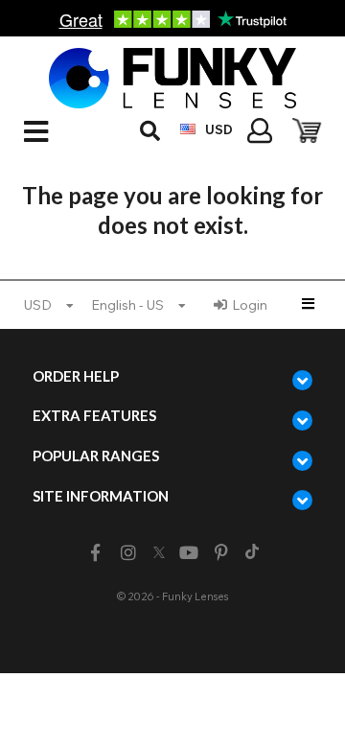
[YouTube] (189, 553)
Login (249, 305)
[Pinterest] (222, 553)
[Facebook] (95, 553)
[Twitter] (159, 553)
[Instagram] (128, 553)
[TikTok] (252, 553)
